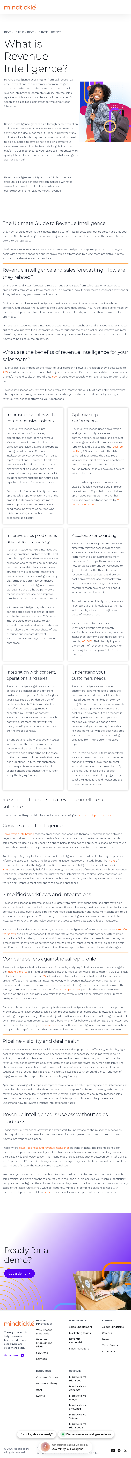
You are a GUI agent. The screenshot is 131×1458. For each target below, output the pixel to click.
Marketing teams (80, 1333)
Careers (107, 1333)
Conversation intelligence (18, 834)
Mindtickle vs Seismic (77, 1416)
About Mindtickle (113, 1326)
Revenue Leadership (76, 1340)
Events (40, 1395)
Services (41, 1358)
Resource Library (47, 1383)
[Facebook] (119, 1450)
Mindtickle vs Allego (77, 1397)
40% (112, 860)
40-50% (87, 641)
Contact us (109, 1351)
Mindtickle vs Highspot (77, 1378)
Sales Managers (79, 1348)
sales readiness (47, 1025)
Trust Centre (110, 1345)
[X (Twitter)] (125, 1450)
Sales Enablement (80, 1326)
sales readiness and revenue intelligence (44, 1147)
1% (45, 976)
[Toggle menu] (123, 7)
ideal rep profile (17, 971)
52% (55, 376)
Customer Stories (47, 1377)
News (106, 1339)
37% (6, 869)
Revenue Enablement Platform (44, 1343)
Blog (39, 1389)
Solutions (42, 1352)
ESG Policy (93, 1453)
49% (5, 372)
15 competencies (70, 989)
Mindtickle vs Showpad (77, 1407)
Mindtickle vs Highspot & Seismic (77, 1427)
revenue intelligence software (95, 815)
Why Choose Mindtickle (44, 1331)
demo (47, 1192)
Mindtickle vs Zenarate (77, 1388)
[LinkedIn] (113, 1450)
